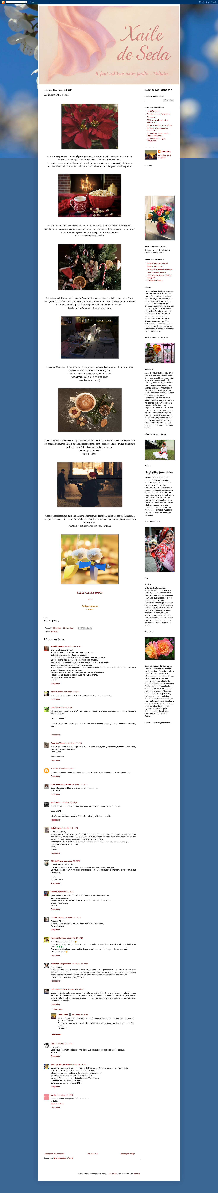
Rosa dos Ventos (58, 743)
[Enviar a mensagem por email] (79, 628)
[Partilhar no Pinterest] (90, 628)
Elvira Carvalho (57, 917)
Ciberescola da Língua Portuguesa (156, 140)
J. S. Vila (54, 769)
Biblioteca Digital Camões (157, 263)
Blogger (136, 1174)
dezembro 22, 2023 (73, 646)
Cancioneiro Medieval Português (160, 269)
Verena (54, 892)
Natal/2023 (54, 631)
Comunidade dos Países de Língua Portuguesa (158, 135)
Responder (55, 684)
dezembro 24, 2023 (75, 989)
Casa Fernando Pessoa (156, 272)
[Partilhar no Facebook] (87, 628)
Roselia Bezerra (58, 646)
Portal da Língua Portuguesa (158, 114)
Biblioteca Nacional (155, 266)
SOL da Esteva (57, 861)
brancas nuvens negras (61, 784)
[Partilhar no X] (84, 628)
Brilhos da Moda (57, 1104)
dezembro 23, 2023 (79, 784)
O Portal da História (155, 281)
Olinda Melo (63, 1015)
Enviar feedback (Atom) (63, 1158)
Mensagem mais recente (54, 1154)
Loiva (53, 1044)
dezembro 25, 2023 (64, 1044)
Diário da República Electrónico (159, 125)
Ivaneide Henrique (58, 938)
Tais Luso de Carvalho (60, 1064)
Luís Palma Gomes (59, 989)
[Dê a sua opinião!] (82, 628)
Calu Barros (56, 828)
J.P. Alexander (57, 692)
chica (53, 708)
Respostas (58, 1009)
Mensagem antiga (127, 1154)
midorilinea (55, 803)
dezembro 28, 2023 (65, 1095)
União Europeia (153, 111)
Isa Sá (53, 1095)
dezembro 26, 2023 (80, 1015)
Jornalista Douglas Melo (61, 964)
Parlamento (151, 117)
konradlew (113, 1174)
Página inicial (92, 1154)
